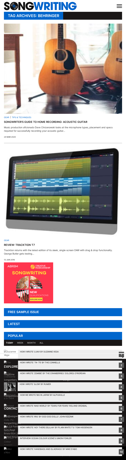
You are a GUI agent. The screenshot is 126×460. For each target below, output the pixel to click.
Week (20, 342)
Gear (6, 117)
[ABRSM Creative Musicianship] (28, 302)
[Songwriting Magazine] (42, 6)
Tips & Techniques (21, 117)
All (41, 342)
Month (31, 342)
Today (9, 342)
